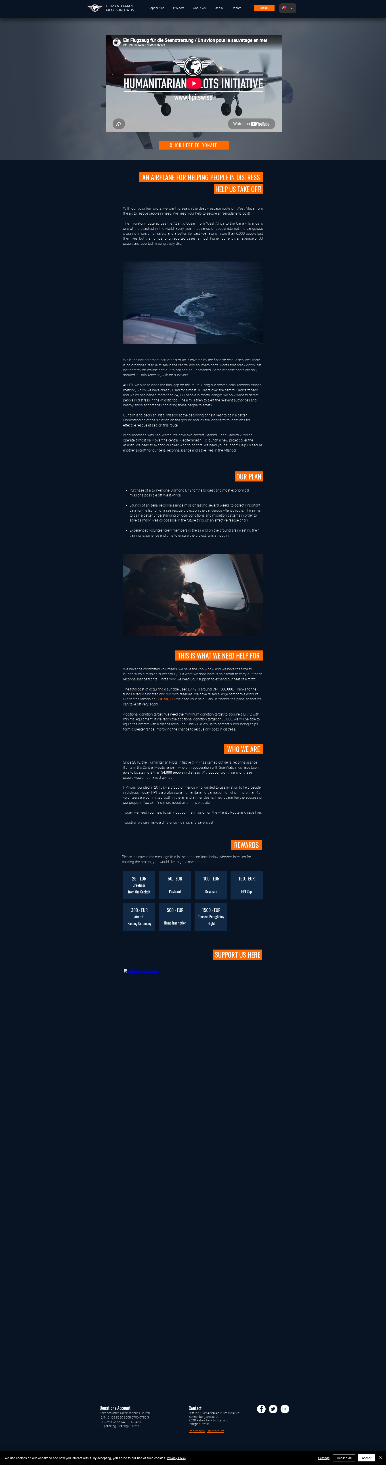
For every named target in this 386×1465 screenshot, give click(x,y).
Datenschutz (215, 1431)
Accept (366, 1458)
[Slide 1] (193, 149)
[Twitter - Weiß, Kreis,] (273, 1409)
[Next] (361, 89)
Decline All (344, 1458)
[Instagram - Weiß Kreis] (285, 1409)
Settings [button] (323, 1458)
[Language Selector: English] (287, 8)
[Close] (380, 1457)
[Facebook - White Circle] (261, 1409)
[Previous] (25, 89)
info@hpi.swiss (199, 1424)
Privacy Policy (176, 1458)
